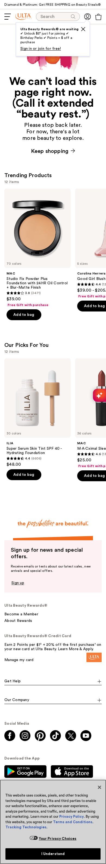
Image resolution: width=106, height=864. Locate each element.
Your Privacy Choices (58, 838)
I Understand (53, 854)
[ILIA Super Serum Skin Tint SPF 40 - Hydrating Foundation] (37, 412)
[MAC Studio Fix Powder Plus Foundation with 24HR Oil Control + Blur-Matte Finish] (37, 248)
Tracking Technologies (25, 827)
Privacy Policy (71, 816)
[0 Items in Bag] (98, 16)
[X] (83, 29)
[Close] (99, 787)
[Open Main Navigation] (7, 16)
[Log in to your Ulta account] (87, 16)
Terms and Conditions (72, 822)
